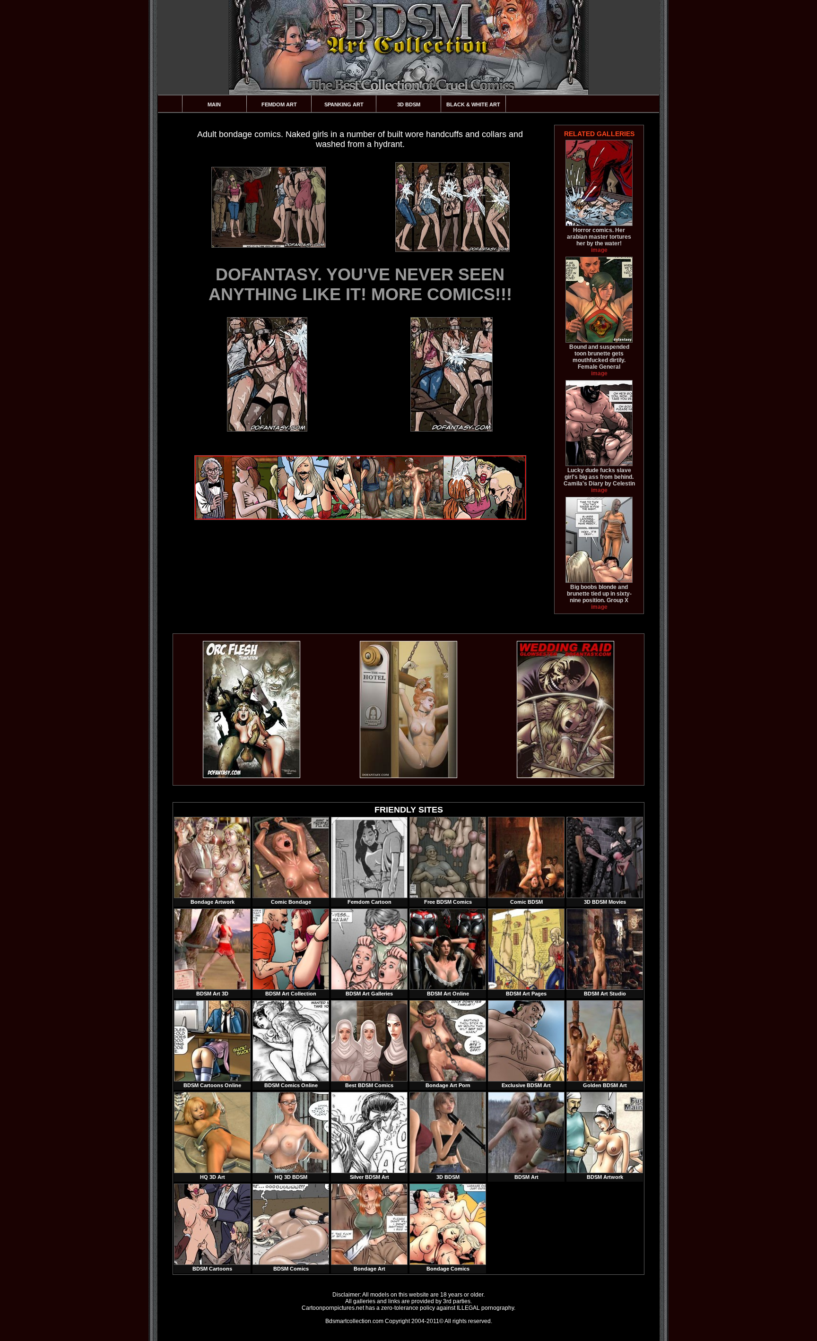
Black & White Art (473, 104)
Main (214, 104)
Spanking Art (344, 104)
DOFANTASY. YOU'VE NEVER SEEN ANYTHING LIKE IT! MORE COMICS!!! (360, 284)
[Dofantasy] (251, 776)
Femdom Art (279, 104)
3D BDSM (408, 104)
